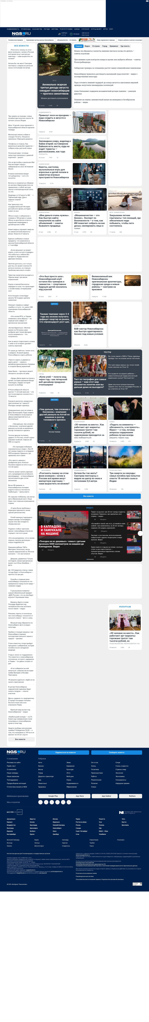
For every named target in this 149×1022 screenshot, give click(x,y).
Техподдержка (12, 780)
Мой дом (70, 776)
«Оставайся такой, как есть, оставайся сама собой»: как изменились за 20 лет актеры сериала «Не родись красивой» (108, 526)
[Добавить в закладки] (69, 105)
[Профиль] (140, 34)
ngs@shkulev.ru (30, 870)
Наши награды (12, 773)
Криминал (70, 766)
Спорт (118, 763)
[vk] (46, 802)
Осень (93, 766)
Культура (70, 769)
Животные (42, 783)
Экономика (120, 776)
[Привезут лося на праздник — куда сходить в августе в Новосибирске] (89, 122)
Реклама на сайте (14, 763)
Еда (39, 780)
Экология (119, 773)
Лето (68, 773)
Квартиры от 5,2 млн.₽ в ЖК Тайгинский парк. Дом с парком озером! (19, 197)
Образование (72, 787)
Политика (95, 769)
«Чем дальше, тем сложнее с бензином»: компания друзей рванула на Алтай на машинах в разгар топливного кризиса (54, 414)
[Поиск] (130, 34)
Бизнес (41, 766)
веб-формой (43, 873)
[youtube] (69, 802)
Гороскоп (85, 29)
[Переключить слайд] (140, 533)
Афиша (77, 29)
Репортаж (125, 606)
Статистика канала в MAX (17, 787)
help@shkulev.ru (21, 873)
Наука (69, 780)
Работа (94, 776)
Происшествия (97, 773)
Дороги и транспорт (46, 776)
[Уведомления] (135, 34)
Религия (94, 783)
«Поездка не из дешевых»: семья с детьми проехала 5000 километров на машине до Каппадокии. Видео (62, 544)
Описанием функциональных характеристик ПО (91, 864)
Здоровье (42, 787)
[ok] (52, 802)
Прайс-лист (11, 766)
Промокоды (26, 29)
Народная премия (122, 783)
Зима (69, 763)
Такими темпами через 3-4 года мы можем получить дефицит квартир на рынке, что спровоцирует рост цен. (54, 318)
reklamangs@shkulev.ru (83, 855)
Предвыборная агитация (16, 783)
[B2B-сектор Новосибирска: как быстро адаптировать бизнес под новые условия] (90, 313)
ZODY (111, 29)
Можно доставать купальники (54, 98)
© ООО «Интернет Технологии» (17, 884)
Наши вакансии (13, 776)
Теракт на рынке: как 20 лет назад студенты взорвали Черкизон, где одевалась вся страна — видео (108, 514)
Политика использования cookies (86, 873)
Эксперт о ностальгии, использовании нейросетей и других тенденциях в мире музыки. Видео (106, 537)
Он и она (94, 763)
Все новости (21, 45)
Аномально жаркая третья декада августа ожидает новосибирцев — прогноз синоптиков (54, 89)
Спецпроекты (121, 780)
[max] (57, 802)
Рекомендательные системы (85, 876)
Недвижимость (13, 29)
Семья (93, 787)
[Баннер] (87, 40)
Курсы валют (96, 29)
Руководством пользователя (85, 862)
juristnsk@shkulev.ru (57, 871)
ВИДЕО (89, 507)
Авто (40, 763)
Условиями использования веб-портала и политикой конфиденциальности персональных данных (106, 866)
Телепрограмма (66, 29)
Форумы (55, 29)
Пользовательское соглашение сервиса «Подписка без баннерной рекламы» (100, 879)
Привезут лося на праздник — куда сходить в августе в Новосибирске (55, 118)
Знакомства (37, 29)
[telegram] (40, 802)
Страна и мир (121, 769)
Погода (47, 29)
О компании (11, 769)
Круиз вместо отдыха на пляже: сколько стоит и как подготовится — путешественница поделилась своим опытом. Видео (107, 550)
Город (40, 773)
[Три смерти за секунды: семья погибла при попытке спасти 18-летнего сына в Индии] (125, 457)
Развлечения (96, 780)
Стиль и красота (122, 766)
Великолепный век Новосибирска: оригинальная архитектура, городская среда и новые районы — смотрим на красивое (107, 283)
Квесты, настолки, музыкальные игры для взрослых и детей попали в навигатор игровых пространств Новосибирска (54, 172)
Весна (40, 769)
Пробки (75, 34)
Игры (105, 29)
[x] (63, 802)
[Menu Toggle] (8, 34)
